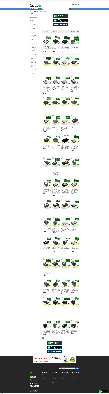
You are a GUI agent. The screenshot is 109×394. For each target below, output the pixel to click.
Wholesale (72, 374)
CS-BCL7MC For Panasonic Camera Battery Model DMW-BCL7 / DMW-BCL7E (56, 87)
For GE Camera (32, 29)
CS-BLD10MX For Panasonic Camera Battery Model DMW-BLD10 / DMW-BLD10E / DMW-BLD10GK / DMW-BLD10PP (56, 109)
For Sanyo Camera (33, 48)
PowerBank (31, 66)
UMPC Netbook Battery (33, 74)
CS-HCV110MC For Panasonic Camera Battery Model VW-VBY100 (75, 126)
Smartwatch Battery (32, 70)
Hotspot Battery (32, 59)
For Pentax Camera (33, 43)
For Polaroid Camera (33, 44)
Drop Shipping (73, 378)
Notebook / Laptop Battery (33, 63)
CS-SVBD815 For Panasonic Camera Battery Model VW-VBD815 (65, 248)
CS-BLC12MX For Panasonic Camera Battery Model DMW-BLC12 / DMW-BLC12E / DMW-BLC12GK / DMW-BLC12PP (47, 109)
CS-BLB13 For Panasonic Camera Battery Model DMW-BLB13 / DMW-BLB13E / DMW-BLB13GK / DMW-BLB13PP (75, 88)
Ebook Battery (32, 55)
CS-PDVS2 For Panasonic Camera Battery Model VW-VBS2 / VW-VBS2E (65, 211)
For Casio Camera (32, 25)
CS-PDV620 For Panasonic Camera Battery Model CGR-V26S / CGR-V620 (47, 211)
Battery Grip (31, 21)
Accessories (31, 20)
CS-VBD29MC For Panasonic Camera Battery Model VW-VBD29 (47, 290)
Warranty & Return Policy (65, 374)
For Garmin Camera (33, 28)
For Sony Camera (32, 51)
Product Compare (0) (73, 31)
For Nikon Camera (33, 39)
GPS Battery (31, 58)
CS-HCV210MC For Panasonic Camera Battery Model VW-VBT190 (47, 146)
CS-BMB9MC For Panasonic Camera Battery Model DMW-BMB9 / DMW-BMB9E (56, 126)
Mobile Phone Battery (33, 61)
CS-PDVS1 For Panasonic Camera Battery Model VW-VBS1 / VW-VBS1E (56, 211)
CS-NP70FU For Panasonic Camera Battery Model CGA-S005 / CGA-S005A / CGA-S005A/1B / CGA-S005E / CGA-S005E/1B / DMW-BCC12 (75, 147)
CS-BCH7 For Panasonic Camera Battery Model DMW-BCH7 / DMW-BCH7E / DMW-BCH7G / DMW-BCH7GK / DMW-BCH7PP (65, 69)
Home (30, 11)
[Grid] (77, 31)
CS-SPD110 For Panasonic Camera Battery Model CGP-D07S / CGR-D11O (74, 228)
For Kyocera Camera (33, 35)
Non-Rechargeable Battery (33, 17)
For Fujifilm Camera (33, 27)
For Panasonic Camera (43, 11)
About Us (53, 374)
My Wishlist (43, 377)
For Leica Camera (32, 36)
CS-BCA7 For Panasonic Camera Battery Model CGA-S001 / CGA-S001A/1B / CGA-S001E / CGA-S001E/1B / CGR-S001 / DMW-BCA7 (47, 48)
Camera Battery (35, 11)
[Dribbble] (37, 383)
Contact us (63, 378)
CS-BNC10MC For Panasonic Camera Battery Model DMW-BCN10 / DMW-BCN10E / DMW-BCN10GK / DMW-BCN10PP (65, 127)
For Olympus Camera (33, 40)
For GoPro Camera (33, 31)
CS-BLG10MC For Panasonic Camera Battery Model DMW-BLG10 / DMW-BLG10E (75, 108)
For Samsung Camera (33, 47)
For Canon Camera (33, 24)
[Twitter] (30, 383)
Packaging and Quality (55, 378)
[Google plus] (35, 383)
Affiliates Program (73, 377)
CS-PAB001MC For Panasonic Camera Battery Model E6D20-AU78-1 (47, 169)
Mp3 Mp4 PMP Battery (33, 62)
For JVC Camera (32, 32)
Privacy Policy (53, 379)
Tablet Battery (32, 73)
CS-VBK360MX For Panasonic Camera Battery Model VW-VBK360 (75, 331)
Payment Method (54, 377)
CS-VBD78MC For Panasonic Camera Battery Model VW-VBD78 (74, 290)
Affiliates (43, 379)
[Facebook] (32, 383)
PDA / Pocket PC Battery (33, 65)
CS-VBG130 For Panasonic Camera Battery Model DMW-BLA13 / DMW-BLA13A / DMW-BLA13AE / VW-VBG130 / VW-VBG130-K (65, 309)
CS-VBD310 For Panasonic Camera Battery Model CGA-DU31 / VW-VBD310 (56, 290)
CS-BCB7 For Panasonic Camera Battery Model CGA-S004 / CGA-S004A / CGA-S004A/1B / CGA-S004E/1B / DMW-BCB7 (56, 48)
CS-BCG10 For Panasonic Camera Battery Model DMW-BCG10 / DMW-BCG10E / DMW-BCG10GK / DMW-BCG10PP (56, 69)
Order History (44, 378)
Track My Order (63, 377)
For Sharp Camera (32, 50)
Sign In (43, 374)
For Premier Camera (33, 46)
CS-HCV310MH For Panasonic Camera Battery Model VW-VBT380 (56, 146)
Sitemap (53, 382)
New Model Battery (32, 16)
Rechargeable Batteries (33, 69)
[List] (78, 31)
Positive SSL (1, 393)
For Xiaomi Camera (33, 54)
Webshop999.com (35, 390)
